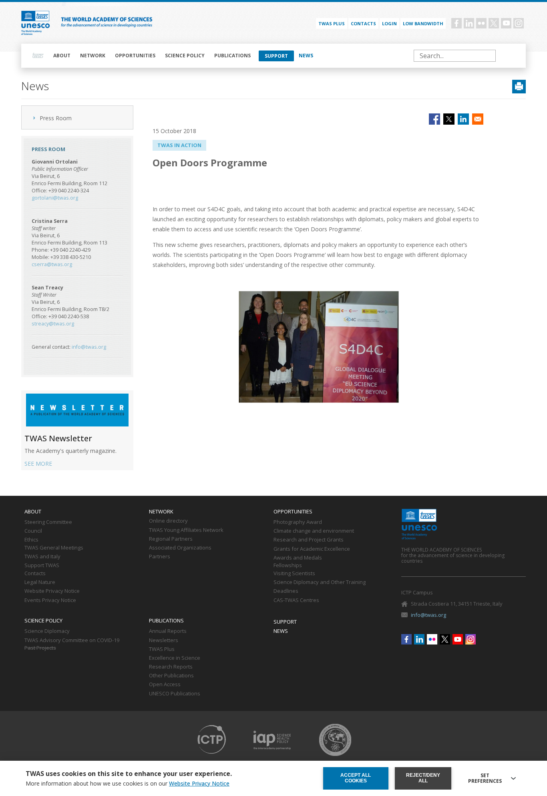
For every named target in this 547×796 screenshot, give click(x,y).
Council (33, 531)
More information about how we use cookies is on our (127, 783)
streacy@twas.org (53, 323)
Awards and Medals (298, 558)
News (306, 55)
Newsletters (163, 640)
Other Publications (171, 676)
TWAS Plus (162, 649)
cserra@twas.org (52, 264)
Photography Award (298, 522)
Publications (232, 55)
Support (276, 56)
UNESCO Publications (174, 694)
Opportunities (135, 55)
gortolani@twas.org (55, 197)
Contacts (363, 23)
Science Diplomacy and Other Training (320, 582)
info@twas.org (89, 346)
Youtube (506, 23)
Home (38, 55)
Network (92, 55)
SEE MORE (38, 463)
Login (389, 23)
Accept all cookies (355, 778)
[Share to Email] (477, 119)
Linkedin (469, 23)
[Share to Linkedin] (463, 119)
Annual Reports (168, 631)
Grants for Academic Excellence (312, 549)
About (61, 55)
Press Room (56, 118)
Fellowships (288, 565)
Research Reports (171, 667)
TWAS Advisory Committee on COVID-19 (71, 640)
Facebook (456, 23)
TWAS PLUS (331, 23)
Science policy (185, 55)
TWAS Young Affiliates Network (186, 530)
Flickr (481, 23)
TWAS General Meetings (53, 548)
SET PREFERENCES (485, 778)
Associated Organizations (180, 548)
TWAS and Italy (42, 557)
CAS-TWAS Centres (296, 600)
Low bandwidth (423, 23)
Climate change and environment (314, 531)
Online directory (168, 521)
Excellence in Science (174, 658)
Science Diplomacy (47, 631)
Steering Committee (48, 522)
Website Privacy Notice (52, 591)
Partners (159, 557)
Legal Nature (39, 582)
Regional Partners (171, 539)
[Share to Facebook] (434, 119)
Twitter (494, 23)
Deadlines (286, 591)
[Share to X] (448, 119)
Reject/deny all (423, 778)
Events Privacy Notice (50, 600)
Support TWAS (41, 565)
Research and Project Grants (309, 540)
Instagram (518, 23)
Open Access (165, 684)
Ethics (31, 540)
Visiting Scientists (294, 573)
